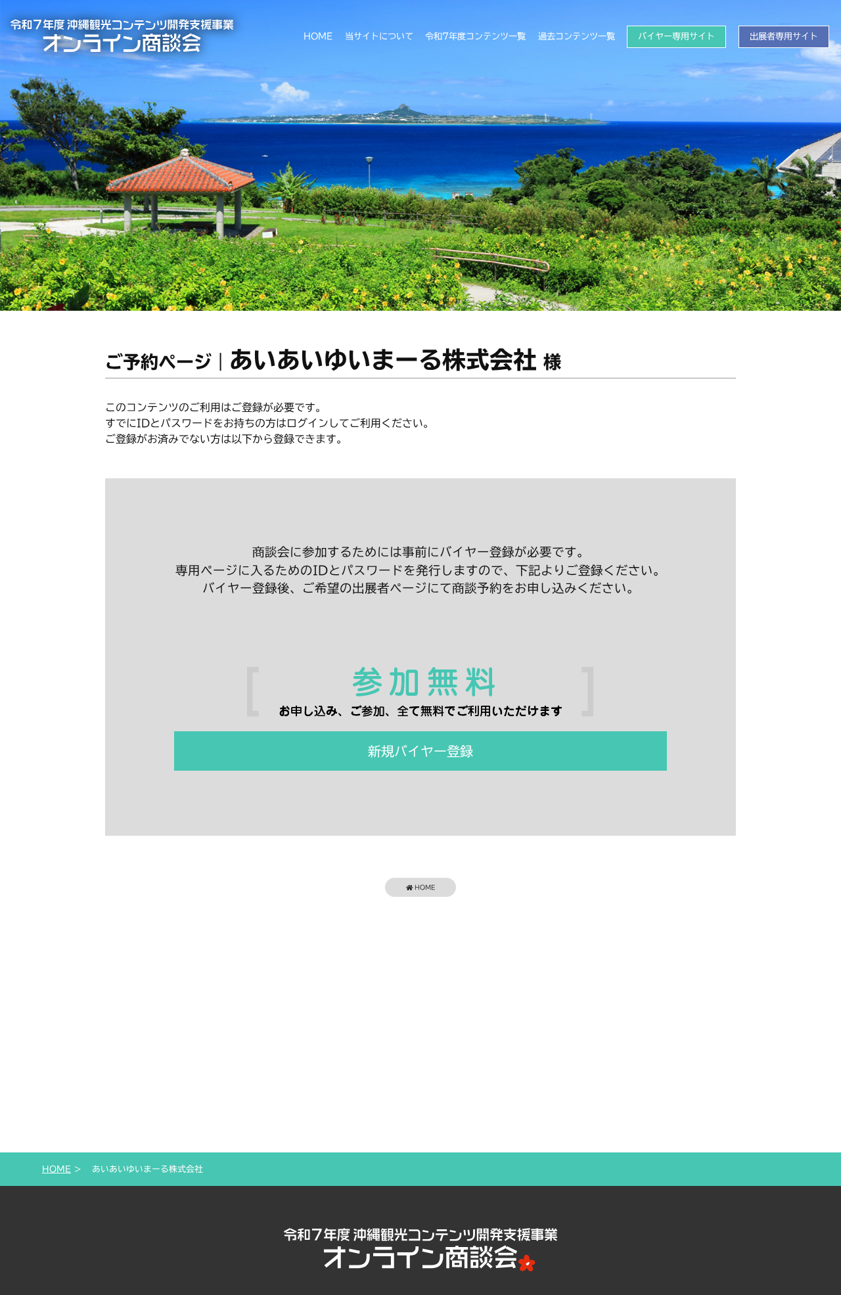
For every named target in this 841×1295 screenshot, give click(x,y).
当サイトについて (379, 36)
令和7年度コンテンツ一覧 (475, 36)
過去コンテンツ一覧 (576, 36)
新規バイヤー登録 (420, 751)
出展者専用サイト (784, 36)
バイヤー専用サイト (676, 36)
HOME (318, 36)
